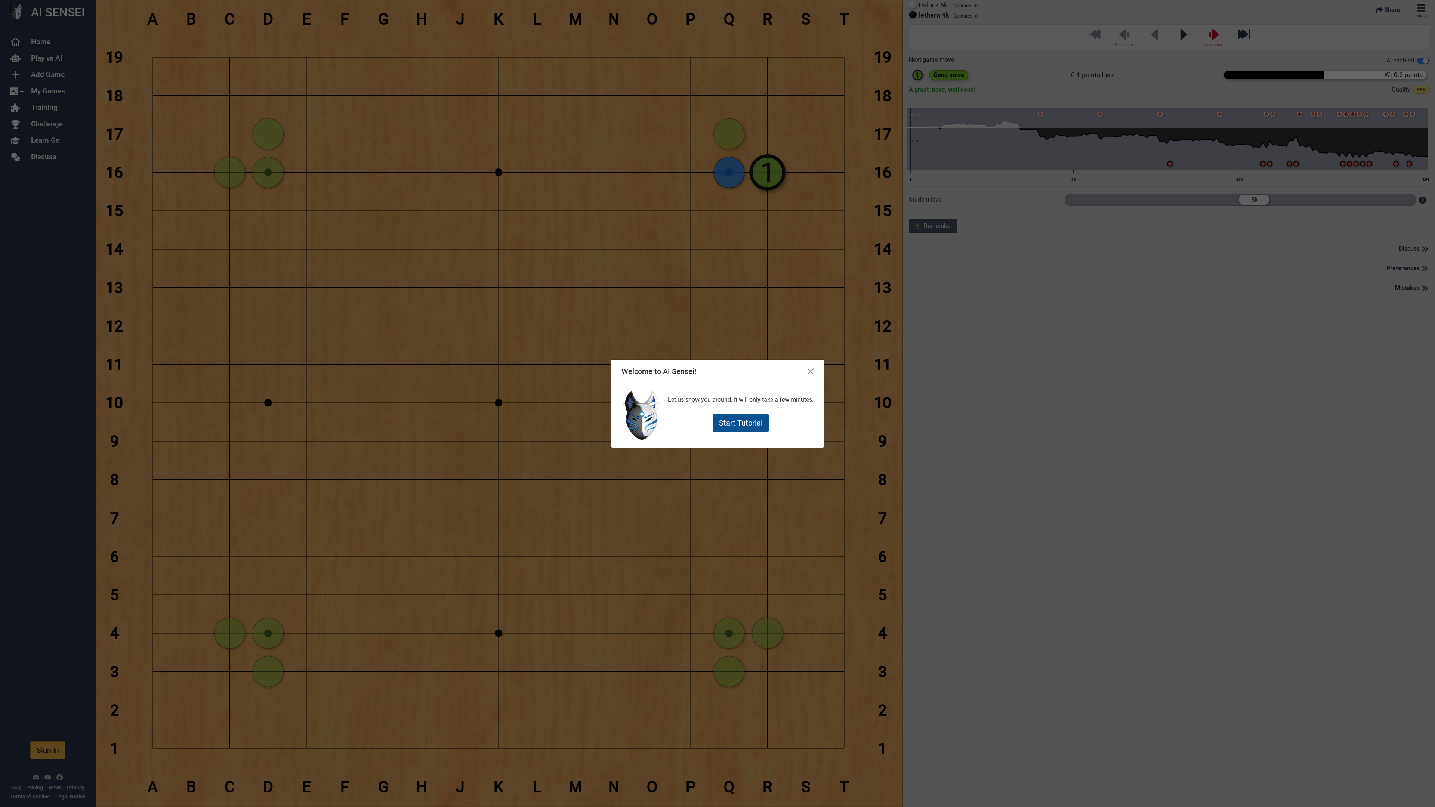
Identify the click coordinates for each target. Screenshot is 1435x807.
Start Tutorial (741, 422)
